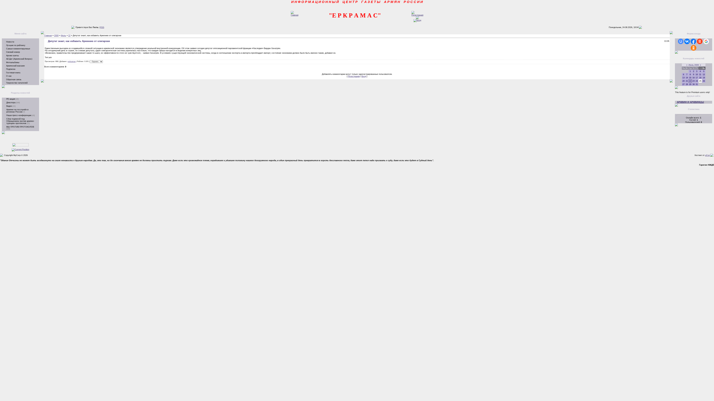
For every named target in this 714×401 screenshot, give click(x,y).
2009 (56, 35)
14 (687, 77)
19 (704, 77)
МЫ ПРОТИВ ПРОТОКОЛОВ (20, 127)
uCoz (707, 155)
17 (697, 77)
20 (683, 81)
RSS (102, 27)
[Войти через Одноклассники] (693, 48)
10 (697, 74)
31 (697, 84)
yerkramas (71, 62)
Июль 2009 (694, 65)
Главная (48, 35)
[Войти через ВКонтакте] (687, 41)
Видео (9, 106)
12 (704, 74)
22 (69, 35)
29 (690, 84)
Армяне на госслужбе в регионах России (17, 110)
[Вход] (417, 20)
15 (690, 77)
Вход (363, 76)
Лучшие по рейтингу (15, 45)
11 (700, 74)
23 (693, 81)
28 (687, 84)
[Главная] (294, 15)
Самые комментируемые (18, 49)
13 (683, 77)
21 (687, 81)
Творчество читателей (17, 83)
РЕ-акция (10, 99)
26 (704, 81)
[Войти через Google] (706, 41)
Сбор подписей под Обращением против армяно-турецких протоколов (20, 121)
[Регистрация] (417, 15)
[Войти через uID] (681, 41)
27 (683, 84)
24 (697, 81)
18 (700, 77)
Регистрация (354, 76)
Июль (63, 35)
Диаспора (10, 102)
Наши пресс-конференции (18, 115)
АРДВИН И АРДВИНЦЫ (690, 102)
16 (693, 77)
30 (693, 84)
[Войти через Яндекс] (699, 41)
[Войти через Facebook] (693, 41)
